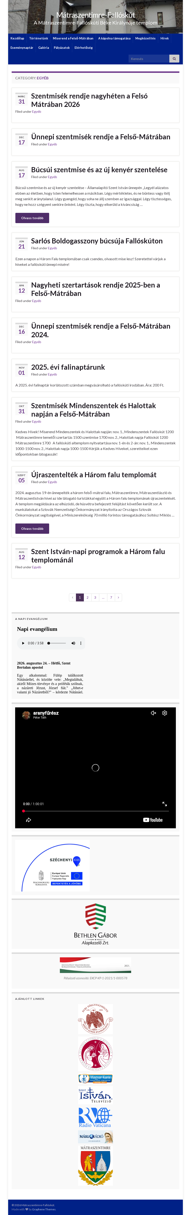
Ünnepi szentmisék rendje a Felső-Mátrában (101, 136)
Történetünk (38, 38)
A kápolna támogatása (114, 38)
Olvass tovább (32, 218)
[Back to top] (180, 1204)
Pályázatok (62, 47)
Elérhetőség (84, 47)
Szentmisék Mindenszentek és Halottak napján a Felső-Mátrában (93, 409)
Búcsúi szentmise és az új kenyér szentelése (99, 169)
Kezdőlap (17, 38)
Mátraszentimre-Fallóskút (95, 14)
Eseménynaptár (21, 47)
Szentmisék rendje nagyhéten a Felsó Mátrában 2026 (89, 99)
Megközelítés (145, 38)
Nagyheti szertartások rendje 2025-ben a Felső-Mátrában (95, 289)
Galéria (43, 47)
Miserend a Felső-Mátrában (73, 38)
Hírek (164, 38)
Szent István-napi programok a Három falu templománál (98, 555)
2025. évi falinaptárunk (68, 367)
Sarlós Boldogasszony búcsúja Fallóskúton (97, 240)
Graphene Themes (44, 1209)
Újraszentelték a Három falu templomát (94, 474)
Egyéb (36, 111)
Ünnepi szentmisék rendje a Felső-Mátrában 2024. (101, 330)
